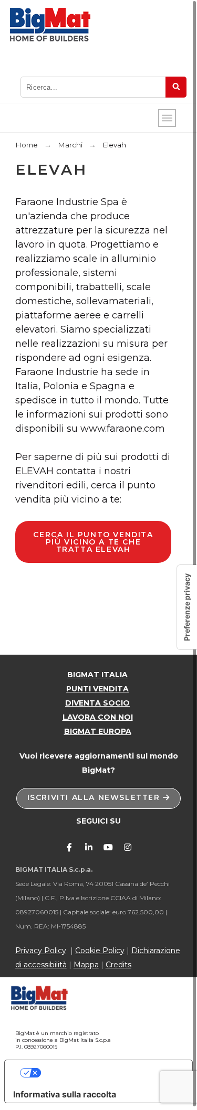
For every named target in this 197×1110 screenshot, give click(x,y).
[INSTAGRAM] (127, 847)
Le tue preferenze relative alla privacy (109, 1072)
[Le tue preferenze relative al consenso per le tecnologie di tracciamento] (187, 607)
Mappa (86, 964)
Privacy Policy (40, 950)
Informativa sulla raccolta (64, 1094)
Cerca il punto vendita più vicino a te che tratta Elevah (93, 542)
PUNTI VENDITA (97, 688)
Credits (118, 964)
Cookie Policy (100, 950)
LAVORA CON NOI (98, 717)
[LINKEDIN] (88, 847)
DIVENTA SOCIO (97, 703)
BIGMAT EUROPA (97, 731)
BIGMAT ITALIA (97, 674)
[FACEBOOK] (69, 847)
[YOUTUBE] (108, 847)
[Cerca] (175, 87)
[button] (98, 798)
